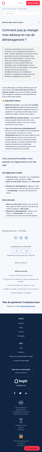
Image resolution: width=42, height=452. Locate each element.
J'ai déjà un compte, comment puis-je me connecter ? (21, 289)
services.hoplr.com (21, 372)
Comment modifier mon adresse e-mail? (21, 285)
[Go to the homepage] (3, 3)
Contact (21, 332)
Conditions (21, 352)
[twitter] (20, 393)
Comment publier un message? (21, 293)
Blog (21, 327)
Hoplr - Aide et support (9, 9)
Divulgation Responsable (21, 360)
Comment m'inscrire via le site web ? (21, 275)
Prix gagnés (21, 336)
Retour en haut (20, 263)
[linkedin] (26, 393)
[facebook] (14, 393)
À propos (21, 323)
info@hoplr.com (21, 385)
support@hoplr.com (28, 306)
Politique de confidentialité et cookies (21, 356)
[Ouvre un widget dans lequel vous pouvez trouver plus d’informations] (32, 448)
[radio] (15, 251)
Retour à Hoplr (33, 3)
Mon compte (23, 9)
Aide (21, 348)
